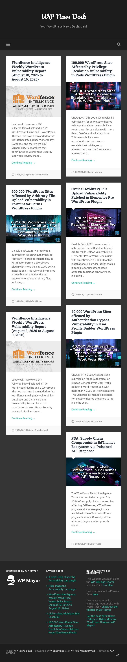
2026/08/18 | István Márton (28, 301)
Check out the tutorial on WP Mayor (102, 608)
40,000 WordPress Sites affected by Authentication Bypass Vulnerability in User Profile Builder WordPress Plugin (93, 322)
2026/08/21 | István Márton (88, 294)
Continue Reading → (23, 162)
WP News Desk (63, 16)
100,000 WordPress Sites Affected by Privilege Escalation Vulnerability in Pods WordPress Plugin (93, 68)
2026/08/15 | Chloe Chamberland (31, 430)
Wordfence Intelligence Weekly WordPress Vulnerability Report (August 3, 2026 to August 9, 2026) (33, 326)
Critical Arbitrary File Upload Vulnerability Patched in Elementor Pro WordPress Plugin (92, 195)
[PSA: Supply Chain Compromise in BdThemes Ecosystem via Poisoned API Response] (93, 472)
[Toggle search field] (119, 44)
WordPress (57, 651)
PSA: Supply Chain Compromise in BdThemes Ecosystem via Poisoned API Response (93, 444)
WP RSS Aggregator (102, 581)
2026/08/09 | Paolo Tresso (88, 544)
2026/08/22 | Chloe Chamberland (31, 174)
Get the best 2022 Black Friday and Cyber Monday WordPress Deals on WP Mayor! (101, 620)
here (95, 594)
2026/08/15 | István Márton (88, 421)
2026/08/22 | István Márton (88, 172)
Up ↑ (118, 654)
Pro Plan (108, 585)
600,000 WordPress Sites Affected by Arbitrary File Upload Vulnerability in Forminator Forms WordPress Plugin (33, 199)
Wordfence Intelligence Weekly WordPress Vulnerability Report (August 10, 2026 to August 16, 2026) (31, 70)
